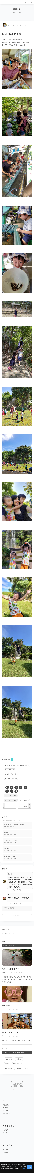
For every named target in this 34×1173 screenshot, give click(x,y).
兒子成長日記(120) (11, 795)
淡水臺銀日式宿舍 (21, 1068)
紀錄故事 (6, 1130)
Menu (31, 2)
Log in (25, 2)
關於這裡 (6, 1105)
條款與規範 (6, 1113)
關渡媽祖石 (19, 1059)
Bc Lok (12, 25)
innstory (6, 2)
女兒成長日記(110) (11, 800)
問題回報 (6, 1152)
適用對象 (6, 1108)
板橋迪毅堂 (9, 1068)
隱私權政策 (6, 1110)
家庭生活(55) (25, 800)
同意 (30, 1167)
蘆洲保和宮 (9, 1059)
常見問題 (6, 1149)
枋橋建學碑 (17, 1064)
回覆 (20, 890)
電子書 (5, 1133)
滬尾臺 (8, 1064)
